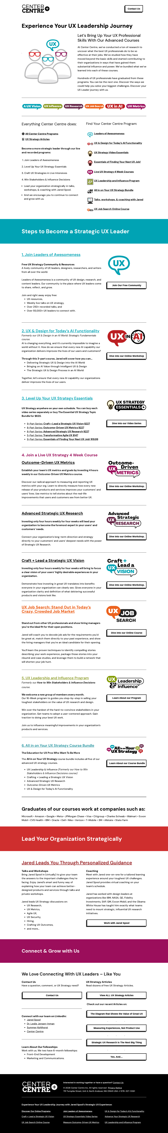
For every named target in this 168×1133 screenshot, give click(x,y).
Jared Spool (34, 1019)
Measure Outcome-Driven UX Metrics (81, 1122)
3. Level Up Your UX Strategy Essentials (57, 398)
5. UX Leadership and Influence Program (55, 678)
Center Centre (35, 1031)
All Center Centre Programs (41, 133)
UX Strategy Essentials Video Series (80, 1116)
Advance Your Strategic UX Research (122, 1116)
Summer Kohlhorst (37, 1027)
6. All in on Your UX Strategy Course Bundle (58, 745)
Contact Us (118, 1082)
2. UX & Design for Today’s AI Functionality (60, 330)
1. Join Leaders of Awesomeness (51, 254)
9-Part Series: (58, 423)
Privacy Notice (115, 1088)
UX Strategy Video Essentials (111, 152)
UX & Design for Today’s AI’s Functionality (124, 1111)
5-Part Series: (52, 435)
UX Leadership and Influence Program (123, 1122)
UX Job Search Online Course (36, 1122)
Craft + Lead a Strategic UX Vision (53, 560)
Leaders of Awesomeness (109, 133)
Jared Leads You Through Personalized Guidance (77, 863)
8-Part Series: (55, 427)
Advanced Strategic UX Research (52, 513)
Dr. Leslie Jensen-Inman (40, 1023)
